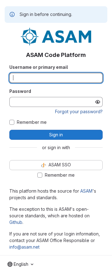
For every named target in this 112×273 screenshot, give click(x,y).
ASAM (86, 191)
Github (15, 222)
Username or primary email (38, 67)
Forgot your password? (79, 111)
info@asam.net (24, 247)
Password (20, 91)
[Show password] (98, 102)
